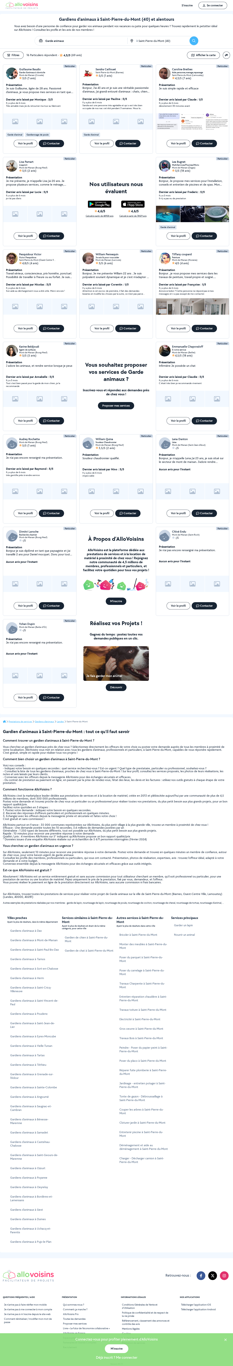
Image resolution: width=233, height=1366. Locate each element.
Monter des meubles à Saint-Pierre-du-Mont (143, 946)
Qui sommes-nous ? (73, 1304)
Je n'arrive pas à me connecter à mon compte (28, 1309)
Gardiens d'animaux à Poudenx (29, 1014)
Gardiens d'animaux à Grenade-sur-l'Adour (31, 1076)
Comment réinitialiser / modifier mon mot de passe (28, 1320)
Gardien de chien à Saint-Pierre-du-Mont (86, 939)
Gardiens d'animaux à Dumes (28, 1219)
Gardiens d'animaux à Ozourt (27, 1168)
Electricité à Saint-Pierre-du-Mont (139, 1019)
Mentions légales (131, 1328)
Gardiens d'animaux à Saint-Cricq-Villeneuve (30, 989)
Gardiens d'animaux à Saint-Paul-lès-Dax (34, 950)
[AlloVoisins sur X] (212, 1275)
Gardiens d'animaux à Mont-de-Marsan (34, 940)
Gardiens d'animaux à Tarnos (27, 959)
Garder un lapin (183, 925)
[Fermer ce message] (225, 1340)
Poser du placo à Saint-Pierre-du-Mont (142, 1061)
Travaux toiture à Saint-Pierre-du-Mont (142, 1010)
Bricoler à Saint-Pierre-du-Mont (138, 935)
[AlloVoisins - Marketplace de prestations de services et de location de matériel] (22, 8)
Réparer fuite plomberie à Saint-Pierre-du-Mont (143, 1072)
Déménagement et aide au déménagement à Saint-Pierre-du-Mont (143, 1147)
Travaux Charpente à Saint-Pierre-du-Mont (142, 985)
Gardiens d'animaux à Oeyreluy (29, 1187)
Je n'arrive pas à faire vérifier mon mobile (25, 1304)
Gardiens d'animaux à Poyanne (28, 1178)
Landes (60, 721)
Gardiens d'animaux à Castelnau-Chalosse (30, 1143)
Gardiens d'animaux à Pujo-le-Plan (30, 1242)
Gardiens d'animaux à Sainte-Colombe (33, 1087)
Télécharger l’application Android (198, 1309)
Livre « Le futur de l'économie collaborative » (86, 1328)
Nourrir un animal (184, 935)
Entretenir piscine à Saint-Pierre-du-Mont (141, 1134)
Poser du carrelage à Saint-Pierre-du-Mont (141, 972)
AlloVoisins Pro (71, 1314)
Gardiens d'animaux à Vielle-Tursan (31, 1046)
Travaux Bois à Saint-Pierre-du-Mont (141, 1038)
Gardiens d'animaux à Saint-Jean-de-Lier (32, 1025)
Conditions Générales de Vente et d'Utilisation (139, 1306)
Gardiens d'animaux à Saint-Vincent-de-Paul (34, 1002)
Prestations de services (20, 721)
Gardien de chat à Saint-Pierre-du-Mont (89, 950)
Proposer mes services (75, 1323)
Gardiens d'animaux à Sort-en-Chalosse (34, 969)
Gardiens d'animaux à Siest (26, 1210)
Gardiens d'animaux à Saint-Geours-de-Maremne (34, 1157)
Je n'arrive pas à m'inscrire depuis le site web (27, 1314)
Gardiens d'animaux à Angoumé (29, 1097)
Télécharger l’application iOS (196, 1304)
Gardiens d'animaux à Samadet (29, 1132)
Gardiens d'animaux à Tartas (27, 1055)
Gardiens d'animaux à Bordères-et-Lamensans (31, 1198)
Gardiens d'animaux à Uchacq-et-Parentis (30, 1230)
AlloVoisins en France (74, 1333)
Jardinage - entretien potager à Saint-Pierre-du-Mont (142, 1085)
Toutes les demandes (74, 1318)
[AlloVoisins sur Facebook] (201, 1275)
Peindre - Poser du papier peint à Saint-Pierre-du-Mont (143, 1049)
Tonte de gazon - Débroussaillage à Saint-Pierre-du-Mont (141, 1098)
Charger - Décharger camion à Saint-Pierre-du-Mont (141, 1160)
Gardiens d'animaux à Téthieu (28, 1065)
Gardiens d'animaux (44, 721)
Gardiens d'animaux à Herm (27, 978)
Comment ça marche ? (75, 1309)
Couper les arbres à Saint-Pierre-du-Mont (141, 1111)
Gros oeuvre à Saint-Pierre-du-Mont (141, 1029)
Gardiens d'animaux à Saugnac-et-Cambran (31, 1108)
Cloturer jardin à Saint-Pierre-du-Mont (142, 1123)
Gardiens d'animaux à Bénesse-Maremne (29, 1121)
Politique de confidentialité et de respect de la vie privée (145, 1314)
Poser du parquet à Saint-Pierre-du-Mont (141, 959)
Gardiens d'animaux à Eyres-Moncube (33, 1036)
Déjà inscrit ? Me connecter (116, 1357)
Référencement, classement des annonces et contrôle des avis (145, 1322)
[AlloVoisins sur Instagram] (224, 1275)
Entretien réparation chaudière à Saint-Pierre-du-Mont (143, 998)
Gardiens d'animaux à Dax (26, 931)
